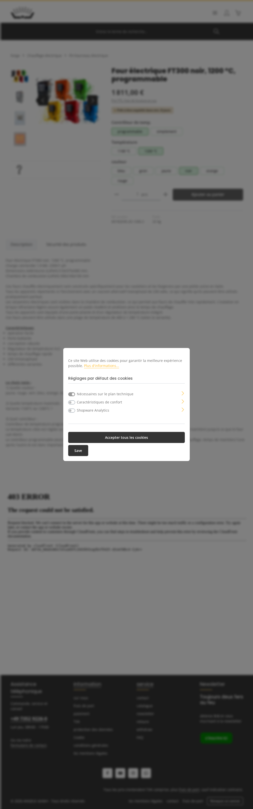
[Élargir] (183, 392)
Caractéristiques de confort (99, 402)
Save (78, 450)
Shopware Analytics (93, 410)
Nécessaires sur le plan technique (105, 394)
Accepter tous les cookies (126, 437)
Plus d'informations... (101, 365)
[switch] (71, 402)
